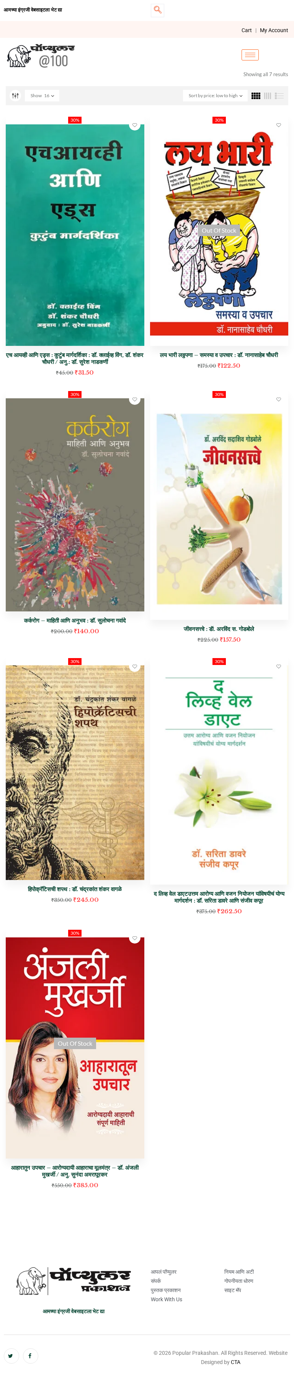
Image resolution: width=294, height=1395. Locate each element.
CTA (235, 1362)
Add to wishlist (134, 124)
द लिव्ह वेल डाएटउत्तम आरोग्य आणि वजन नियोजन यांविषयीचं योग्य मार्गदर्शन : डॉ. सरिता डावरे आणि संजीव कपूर (219, 897)
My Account (274, 30)
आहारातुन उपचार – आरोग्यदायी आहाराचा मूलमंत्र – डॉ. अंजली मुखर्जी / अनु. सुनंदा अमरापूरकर (75, 1171)
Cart (247, 30)
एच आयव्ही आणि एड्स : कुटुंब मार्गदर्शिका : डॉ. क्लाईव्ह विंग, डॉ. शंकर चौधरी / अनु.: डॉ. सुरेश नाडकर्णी (75, 358)
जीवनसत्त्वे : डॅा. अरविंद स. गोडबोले (219, 628)
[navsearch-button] (157, 10)
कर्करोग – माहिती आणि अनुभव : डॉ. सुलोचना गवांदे (75, 620)
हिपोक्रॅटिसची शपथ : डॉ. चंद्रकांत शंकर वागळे (75, 889)
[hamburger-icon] (250, 54)
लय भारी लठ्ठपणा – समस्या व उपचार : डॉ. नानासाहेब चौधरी (219, 355)
